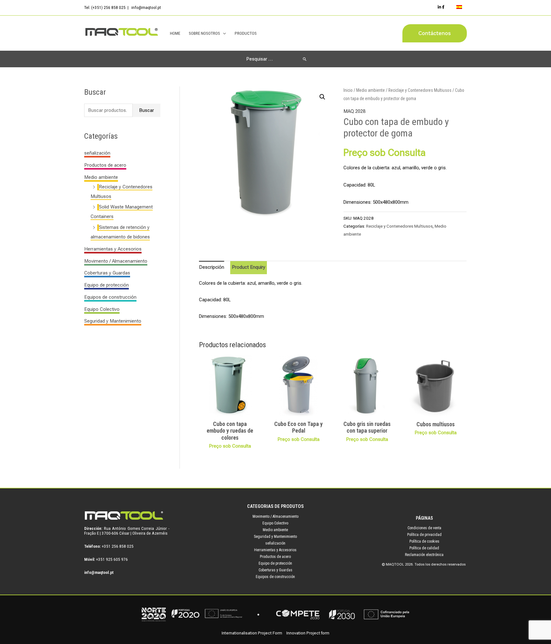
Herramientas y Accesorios (113, 249)
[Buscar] (304, 59)
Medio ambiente (101, 177)
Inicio (348, 90)
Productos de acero (105, 165)
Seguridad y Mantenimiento (112, 321)
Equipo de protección (106, 285)
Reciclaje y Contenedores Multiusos (420, 90)
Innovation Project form (307, 633)
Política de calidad (424, 548)
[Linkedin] (439, 7)
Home (175, 33)
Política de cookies (424, 541)
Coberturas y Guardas (107, 273)
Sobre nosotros (204, 33)
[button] (434, 33)
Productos (246, 33)
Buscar (146, 110)
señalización (97, 153)
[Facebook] (443, 7)
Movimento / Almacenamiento (115, 261)
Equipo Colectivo (102, 309)
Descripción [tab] (211, 267)
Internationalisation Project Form (252, 633)
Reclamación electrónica (424, 555)
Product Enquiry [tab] (248, 267)
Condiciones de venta (424, 528)
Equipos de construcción (110, 297)
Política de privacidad (424, 534)
